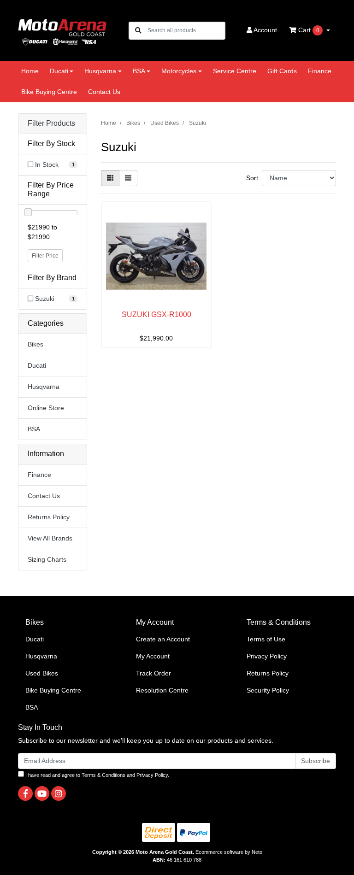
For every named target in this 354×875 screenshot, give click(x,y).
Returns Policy (49, 517)
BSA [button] (139, 71)
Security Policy (268, 690)
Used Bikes (41, 673)
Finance (319, 71)
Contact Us (104, 91)
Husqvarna (43, 386)
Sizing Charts (47, 559)
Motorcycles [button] (178, 71)
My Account (153, 656)
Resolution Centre (162, 690)
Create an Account (163, 639)
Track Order (153, 673)
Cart (307, 30)
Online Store (46, 407)
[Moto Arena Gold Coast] (62, 30)
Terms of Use (266, 639)
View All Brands (50, 538)
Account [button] (265, 30)
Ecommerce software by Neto (228, 852)
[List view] (128, 178)
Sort (252, 178)
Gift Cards (282, 71)
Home (30, 71)
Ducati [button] (59, 71)
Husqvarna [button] (100, 71)
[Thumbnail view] (110, 178)
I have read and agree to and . (96, 775)
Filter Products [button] (51, 123)
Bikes (35, 344)
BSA (34, 429)
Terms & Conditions (103, 775)
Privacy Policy (267, 656)
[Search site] (138, 31)
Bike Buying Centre (49, 91)
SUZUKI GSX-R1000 (156, 314)
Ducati (37, 365)
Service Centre (234, 71)
